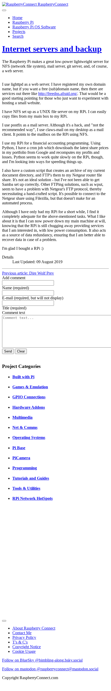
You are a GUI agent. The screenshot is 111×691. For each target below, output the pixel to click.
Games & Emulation (30, 387)
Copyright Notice (26, 647)
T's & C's (20, 642)
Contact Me (21, 633)
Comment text (13, 312)
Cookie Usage (24, 651)
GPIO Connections (28, 397)
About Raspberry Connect (33, 628)
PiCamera (21, 458)
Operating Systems (28, 437)
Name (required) (15, 288)
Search (17, 36)
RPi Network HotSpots (32, 498)
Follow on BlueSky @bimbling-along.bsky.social (42, 660)
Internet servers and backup (52, 48)
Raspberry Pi (23, 22)
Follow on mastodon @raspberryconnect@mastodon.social (50, 669)
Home (17, 17)
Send (8, 351)
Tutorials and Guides (30, 478)
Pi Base (18, 448)
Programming (24, 468)
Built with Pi (23, 377)
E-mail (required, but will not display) (32, 298)
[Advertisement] (55, 561)
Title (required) (14, 308)
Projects (18, 31)
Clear (21, 351)
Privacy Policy (24, 637)
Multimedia (22, 417)
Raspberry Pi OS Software (34, 27)
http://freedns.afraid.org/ (57, 93)
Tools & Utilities (26, 488)
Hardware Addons (28, 407)
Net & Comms (24, 427)
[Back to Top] (4, 621)
